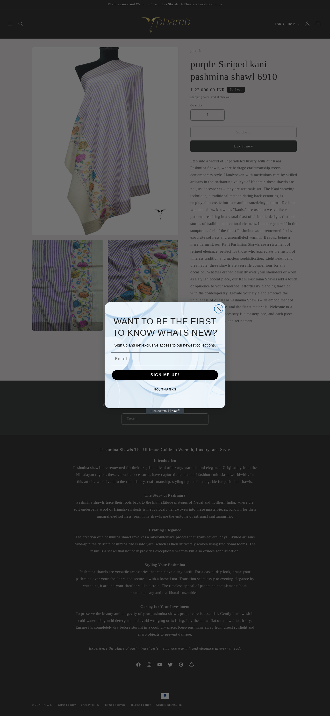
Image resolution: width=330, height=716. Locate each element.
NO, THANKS (165, 389)
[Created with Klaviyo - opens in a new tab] (165, 411)
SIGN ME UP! (165, 375)
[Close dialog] (218, 309)
